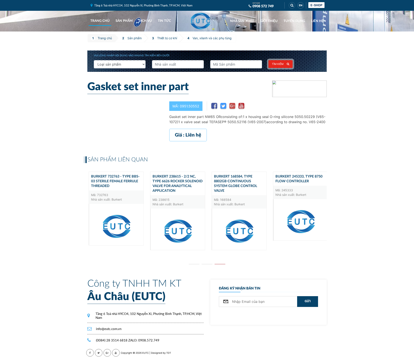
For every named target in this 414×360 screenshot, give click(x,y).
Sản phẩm (124, 20)
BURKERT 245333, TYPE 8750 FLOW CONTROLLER (297, 179)
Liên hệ (317, 21)
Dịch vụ (145, 20)
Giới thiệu (269, 21)
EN (300, 5)
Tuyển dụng (294, 21)
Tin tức (164, 20)
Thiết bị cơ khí (167, 38)
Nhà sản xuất (242, 21)
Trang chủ (100, 20)
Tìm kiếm (278, 64)
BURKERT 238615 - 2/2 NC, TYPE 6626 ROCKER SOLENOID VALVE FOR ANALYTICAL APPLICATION (176, 183)
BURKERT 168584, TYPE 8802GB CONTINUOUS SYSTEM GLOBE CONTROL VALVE (234, 183)
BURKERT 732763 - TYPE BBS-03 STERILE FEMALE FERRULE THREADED (114, 181)
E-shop (316, 5)
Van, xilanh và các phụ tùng (212, 38)
